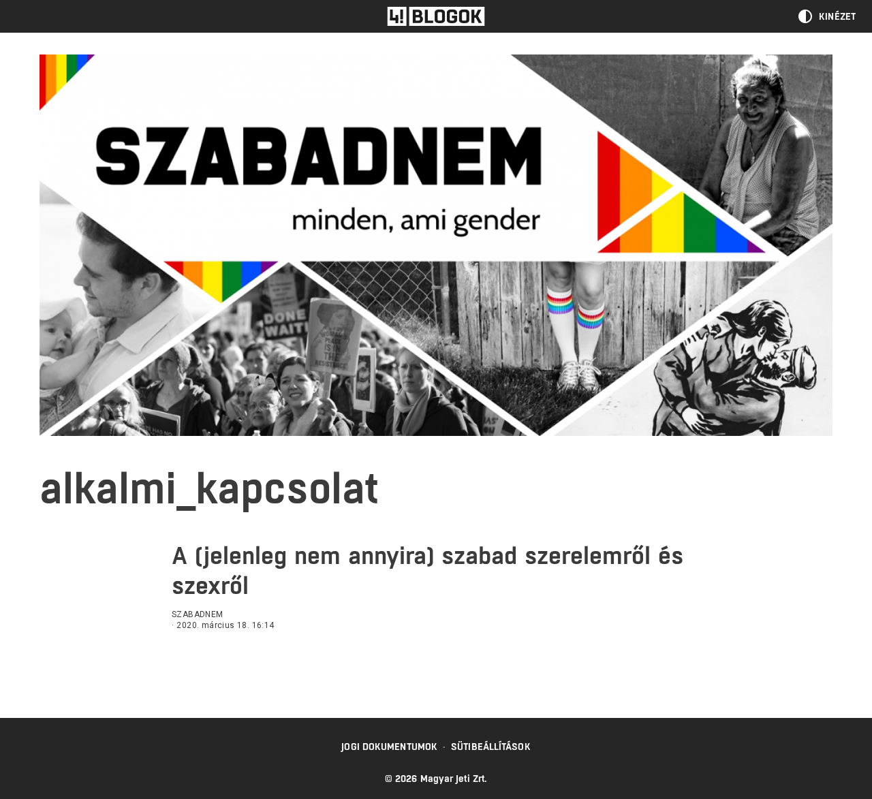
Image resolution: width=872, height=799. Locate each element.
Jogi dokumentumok (389, 746)
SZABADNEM (197, 614)
